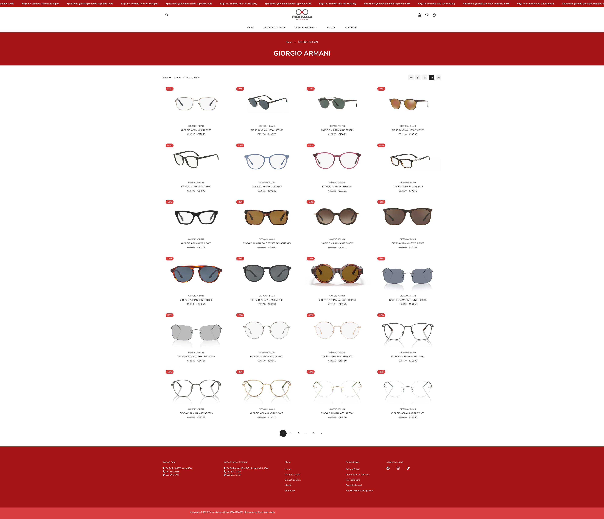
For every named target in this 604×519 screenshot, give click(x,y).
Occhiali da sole (272, 27)
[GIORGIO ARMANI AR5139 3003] (196, 386)
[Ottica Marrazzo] (302, 15)
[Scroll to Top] (597, 501)
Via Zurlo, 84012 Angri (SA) (178, 468)
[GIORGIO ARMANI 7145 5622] (408, 159)
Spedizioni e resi (354, 485)
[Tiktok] (408, 468)
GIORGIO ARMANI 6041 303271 (337, 130)
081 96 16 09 (172, 471)
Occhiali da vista (305, 27)
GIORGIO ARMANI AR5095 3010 (266, 356)
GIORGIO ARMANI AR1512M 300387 (196, 356)
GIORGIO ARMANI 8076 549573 (408, 243)
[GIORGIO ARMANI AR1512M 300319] (408, 272)
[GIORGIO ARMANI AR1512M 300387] (196, 329)
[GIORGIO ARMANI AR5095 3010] (266, 329)
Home (250, 27)
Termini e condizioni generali (359, 490)
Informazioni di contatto (357, 474)
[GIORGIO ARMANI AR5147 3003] (408, 386)
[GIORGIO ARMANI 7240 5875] (196, 216)
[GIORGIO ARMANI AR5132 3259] (408, 329)
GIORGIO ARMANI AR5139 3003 (196, 413)
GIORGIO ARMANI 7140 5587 (337, 186)
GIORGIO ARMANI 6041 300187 (267, 130)
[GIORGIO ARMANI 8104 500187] (266, 272)
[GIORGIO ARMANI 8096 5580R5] (196, 272)
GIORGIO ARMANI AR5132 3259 (407, 356)
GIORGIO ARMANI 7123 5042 (196, 186)
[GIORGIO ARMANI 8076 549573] (408, 216)
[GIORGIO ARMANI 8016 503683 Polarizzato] (266, 216)
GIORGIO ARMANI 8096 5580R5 (196, 300)
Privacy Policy (352, 469)
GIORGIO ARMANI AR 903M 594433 (337, 300)
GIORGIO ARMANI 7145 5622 (408, 186)
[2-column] (417, 77)
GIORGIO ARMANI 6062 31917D (407, 130)
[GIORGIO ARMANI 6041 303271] (337, 103)
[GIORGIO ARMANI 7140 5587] (337, 159)
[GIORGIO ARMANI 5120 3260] (196, 103)
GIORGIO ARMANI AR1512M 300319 (407, 300)
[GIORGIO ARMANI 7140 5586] (266, 159)
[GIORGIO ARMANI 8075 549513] (337, 216)
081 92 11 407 (234, 471)
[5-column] (438, 77)
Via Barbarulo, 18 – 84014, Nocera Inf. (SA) (247, 468)
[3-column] (424, 77)
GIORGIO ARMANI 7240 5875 (196, 243)
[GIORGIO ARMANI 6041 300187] (266, 103)
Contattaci (351, 27)
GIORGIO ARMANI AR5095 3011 (337, 356)
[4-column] (431, 77)
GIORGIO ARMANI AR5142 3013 (266, 413)
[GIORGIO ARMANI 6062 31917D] (408, 103)
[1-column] (411, 77)
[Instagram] (398, 468)
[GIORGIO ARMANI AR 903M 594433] (337, 272)
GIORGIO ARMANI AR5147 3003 (407, 413)
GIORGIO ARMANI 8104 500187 (267, 300)
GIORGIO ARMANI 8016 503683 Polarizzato (267, 243)
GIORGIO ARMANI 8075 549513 (337, 243)
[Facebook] (388, 468)
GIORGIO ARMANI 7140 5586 (267, 186)
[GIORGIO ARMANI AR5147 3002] (337, 386)
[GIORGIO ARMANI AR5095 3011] (337, 329)
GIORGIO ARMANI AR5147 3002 (337, 413)
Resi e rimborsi (353, 479)
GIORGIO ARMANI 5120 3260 (196, 130)
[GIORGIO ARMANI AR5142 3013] (266, 386)
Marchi (331, 27)
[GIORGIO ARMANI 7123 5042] (196, 159)
